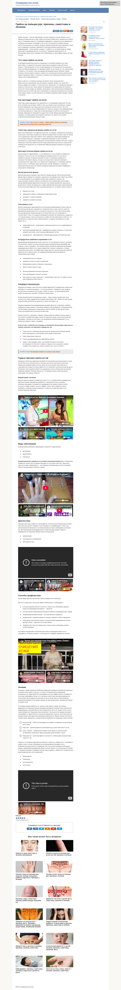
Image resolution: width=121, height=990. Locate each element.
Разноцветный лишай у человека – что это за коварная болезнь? (95, 28)
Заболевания (21, 10)
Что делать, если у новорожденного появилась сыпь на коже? (96, 37)
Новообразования (34, 10)
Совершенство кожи (27, 2)
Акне (44, 10)
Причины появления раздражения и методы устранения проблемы (95, 71)
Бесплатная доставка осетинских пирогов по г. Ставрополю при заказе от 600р (36, 16)
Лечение (52, 10)
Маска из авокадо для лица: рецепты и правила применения (96, 45)
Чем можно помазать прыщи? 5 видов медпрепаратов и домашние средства (95, 63)
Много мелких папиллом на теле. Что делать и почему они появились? (96, 79)
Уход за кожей (62, 10)
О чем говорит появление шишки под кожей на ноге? (96, 53)
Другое (72, 10)
